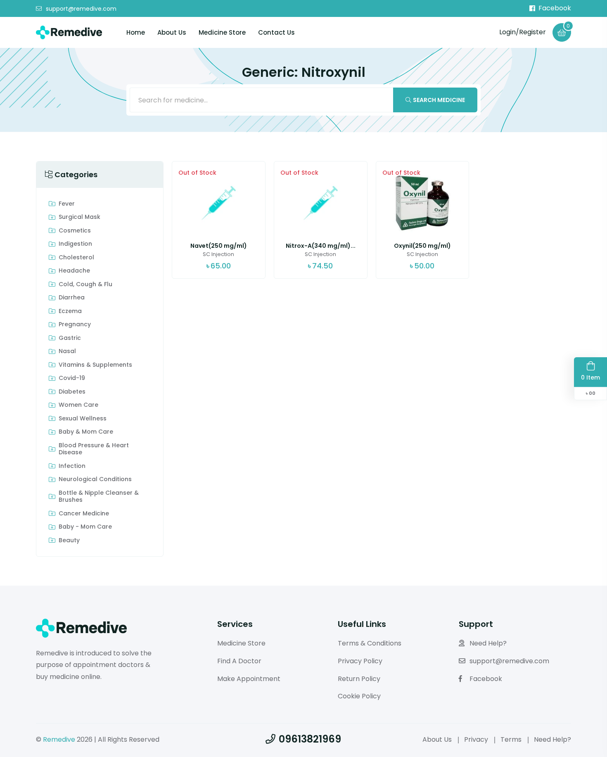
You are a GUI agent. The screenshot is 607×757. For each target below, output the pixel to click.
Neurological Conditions (95, 479)
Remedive (59, 739)
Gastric (70, 338)
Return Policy (359, 678)
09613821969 (310, 739)
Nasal (67, 351)
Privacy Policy (360, 661)
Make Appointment (248, 678)
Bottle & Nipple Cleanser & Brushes (99, 496)
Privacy (476, 739)
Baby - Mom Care (85, 527)
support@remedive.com (81, 9)
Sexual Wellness (83, 418)
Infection (72, 466)
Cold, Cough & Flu (85, 284)
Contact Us (276, 32)
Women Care (78, 405)
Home (135, 32)
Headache (74, 271)
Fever (67, 204)
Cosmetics (75, 231)
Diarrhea (72, 297)
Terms (511, 739)
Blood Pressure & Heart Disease (94, 449)
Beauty (69, 540)
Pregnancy (75, 324)
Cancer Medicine (84, 513)
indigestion (75, 244)
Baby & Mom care (86, 432)
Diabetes (72, 392)
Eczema (70, 311)
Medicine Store (222, 32)
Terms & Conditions (369, 643)
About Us (171, 32)
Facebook (554, 8)
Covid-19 (72, 378)
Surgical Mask (79, 217)
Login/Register (522, 32)
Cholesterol (76, 257)
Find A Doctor (239, 661)
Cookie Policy (359, 696)
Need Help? (488, 643)
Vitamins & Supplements (95, 365)
